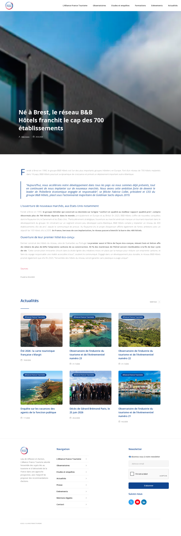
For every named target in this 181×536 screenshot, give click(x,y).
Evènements (157, 5)
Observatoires (99, 5)
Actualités (173, 5)
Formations (140, 5)
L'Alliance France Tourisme (75, 5)
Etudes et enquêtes (120, 5)
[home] (9, 5)
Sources (24, 268)
